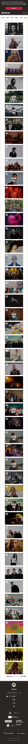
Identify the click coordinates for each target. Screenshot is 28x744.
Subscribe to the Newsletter (12, 692)
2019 (3, 17)
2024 (25, 17)
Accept (14, 8)
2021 (12, 17)
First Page (9, 676)
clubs (14, 703)
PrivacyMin (13, 738)
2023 (21, 17)
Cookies (24, 4)
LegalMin (9, 738)
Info (14, 706)
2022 (16, 17)
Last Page (23, 676)
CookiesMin (18, 738)
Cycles (14, 699)
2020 (7, 17)
